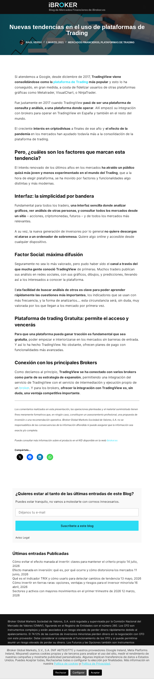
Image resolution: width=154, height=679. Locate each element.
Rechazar (60, 672)
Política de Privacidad (96, 663)
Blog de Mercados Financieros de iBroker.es (77, 9)
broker (24, 388)
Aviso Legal (22, 537)
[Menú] (144, 7)
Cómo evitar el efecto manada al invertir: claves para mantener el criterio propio (69, 562)
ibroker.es (112, 440)
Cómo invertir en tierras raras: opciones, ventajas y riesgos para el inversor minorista (73, 583)
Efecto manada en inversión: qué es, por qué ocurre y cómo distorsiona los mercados (72, 570)
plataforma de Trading (70, 82)
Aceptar (95, 672)
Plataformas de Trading (117, 42)
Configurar (78, 672)
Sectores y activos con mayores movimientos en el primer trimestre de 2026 (66, 591)
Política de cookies (66, 663)
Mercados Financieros (83, 42)
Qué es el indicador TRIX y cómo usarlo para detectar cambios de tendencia (66, 578)
